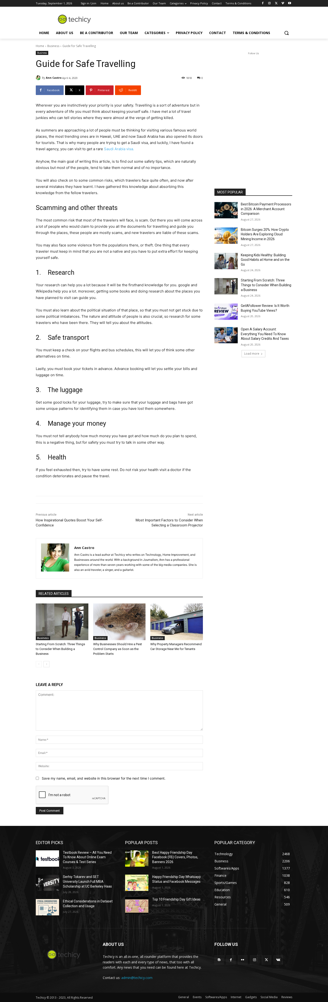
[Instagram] (269, 3)
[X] (276, 3)
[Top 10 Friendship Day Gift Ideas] (136, 905)
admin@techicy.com (136, 977)
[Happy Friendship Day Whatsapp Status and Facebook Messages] (136, 883)
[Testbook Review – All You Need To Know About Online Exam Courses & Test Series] (47, 858)
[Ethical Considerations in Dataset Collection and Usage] (47, 907)
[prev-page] (39, 664)
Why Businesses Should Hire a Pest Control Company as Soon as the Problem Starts (117, 649)
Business (53, 46)
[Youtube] (289, 3)
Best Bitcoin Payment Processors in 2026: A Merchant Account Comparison (266, 208)
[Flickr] (242, 960)
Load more (251, 354)
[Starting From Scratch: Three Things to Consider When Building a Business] (62, 621)
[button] (286, 33)
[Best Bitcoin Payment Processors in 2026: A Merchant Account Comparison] (226, 210)
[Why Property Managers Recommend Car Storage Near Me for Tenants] (176, 621)
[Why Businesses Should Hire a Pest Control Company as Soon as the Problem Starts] (119, 621)
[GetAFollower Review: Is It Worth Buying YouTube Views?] (226, 312)
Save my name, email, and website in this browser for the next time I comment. (103, 778)
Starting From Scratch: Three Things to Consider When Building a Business (60, 649)
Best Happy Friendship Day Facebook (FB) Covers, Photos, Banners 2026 (175, 857)
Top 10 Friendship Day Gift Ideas (176, 899)
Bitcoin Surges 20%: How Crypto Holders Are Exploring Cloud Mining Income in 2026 (265, 234)
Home (40, 46)
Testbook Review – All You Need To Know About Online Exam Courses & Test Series (87, 857)
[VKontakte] (278, 960)
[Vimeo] (282, 3)
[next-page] (46, 664)
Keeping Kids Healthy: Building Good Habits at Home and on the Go (265, 259)
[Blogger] (219, 960)
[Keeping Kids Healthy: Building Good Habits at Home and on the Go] (226, 261)
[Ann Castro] (39, 77)
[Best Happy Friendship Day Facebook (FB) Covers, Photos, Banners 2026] (136, 858)
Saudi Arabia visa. (119, 149)
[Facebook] (263, 3)
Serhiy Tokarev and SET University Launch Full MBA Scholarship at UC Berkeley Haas (87, 881)
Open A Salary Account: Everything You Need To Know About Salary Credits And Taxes (265, 333)
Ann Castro (53, 77)
